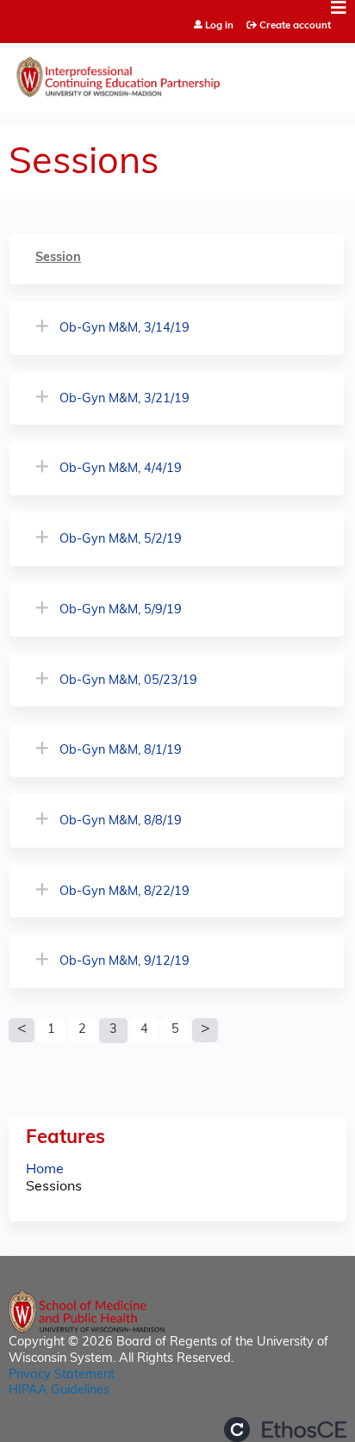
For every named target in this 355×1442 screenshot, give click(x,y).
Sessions (54, 1187)
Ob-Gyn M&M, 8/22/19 (124, 892)
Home (45, 1170)
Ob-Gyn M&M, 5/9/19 (120, 610)
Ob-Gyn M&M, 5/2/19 (120, 539)
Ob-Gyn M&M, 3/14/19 (124, 328)
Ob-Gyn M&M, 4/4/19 (120, 469)
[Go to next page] (205, 1030)
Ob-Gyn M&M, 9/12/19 (124, 961)
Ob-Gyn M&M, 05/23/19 (128, 680)
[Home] (177, 73)
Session (58, 258)
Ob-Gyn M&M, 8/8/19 (120, 821)
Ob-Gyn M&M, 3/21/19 (124, 399)
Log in (219, 26)
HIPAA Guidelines (59, 1390)
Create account (295, 26)
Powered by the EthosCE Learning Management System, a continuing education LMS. (285, 1429)
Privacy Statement (62, 1375)
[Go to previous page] (21, 1030)
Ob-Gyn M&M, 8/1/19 (120, 750)
